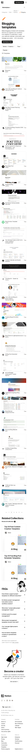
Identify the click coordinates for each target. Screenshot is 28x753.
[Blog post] (14, 62)
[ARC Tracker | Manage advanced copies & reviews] (14, 495)
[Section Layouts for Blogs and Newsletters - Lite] (14, 138)
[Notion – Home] (2, 2)
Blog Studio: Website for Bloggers (14, 466)
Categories (4, 12)
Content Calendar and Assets (13, 260)
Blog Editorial (8, 411)
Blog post (7, 70)
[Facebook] (9, 700)
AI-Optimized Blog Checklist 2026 (14, 127)
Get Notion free (7, 42)
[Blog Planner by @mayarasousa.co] (14, 327)
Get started (14, 681)
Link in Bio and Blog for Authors (13, 89)
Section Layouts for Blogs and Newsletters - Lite (13, 146)
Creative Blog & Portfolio (11, 317)
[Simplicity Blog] (14, 176)
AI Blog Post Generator (11, 354)
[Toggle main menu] (26, 2)
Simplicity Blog (9, 184)
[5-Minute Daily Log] (14, 477)
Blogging (23, 12)
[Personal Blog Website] (14, 421)
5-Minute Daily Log (10, 485)
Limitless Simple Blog (11, 448)
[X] (4, 700)
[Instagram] (1, 700)
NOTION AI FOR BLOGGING (12, 203)
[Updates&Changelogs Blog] (14, 384)
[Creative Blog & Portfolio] (14, 309)
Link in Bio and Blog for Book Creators (11, 297)
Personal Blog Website (11, 429)
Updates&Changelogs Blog (12, 392)
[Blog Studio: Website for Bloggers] (14, 458)
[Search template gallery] (24, 7)
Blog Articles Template (11, 221)
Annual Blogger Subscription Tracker (10, 373)
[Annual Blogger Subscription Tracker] (14, 364)
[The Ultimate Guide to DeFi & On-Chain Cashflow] (14, 232)
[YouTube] (12, 700)
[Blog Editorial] (14, 403)
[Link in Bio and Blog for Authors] (14, 81)
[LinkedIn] (7, 700)
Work (10, 12)
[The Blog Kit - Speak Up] (14, 270)
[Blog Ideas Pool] (14, 158)
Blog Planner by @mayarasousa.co (14, 335)
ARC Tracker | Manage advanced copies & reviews (13, 504)
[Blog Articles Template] (14, 213)
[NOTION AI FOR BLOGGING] (14, 195)
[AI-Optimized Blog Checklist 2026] (14, 119)
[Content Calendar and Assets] (14, 252)
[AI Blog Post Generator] (14, 346)
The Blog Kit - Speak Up (11, 278)
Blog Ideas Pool (9, 166)
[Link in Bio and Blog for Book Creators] (14, 289)
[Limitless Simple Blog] (14, 440)
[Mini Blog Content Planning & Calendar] (14, 99)
